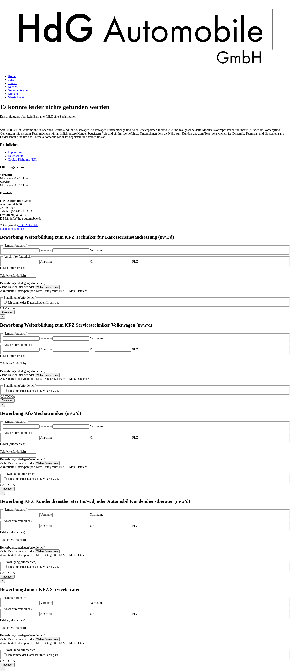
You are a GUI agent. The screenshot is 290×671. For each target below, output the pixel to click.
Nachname (96, 250)
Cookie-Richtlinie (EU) (22, 159)
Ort (92, 261)
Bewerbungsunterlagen (22, 283)
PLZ (135, 261)
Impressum (15, 152)
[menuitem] (149, 76)
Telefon (13, 275)
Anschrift (46, 261)
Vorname (46, 250)
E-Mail (12, 267)
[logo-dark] (145, 69)
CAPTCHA (7, 308)
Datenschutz (15, 156)
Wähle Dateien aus (47, 287)
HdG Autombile (28, 225)
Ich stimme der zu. (33, 302)
